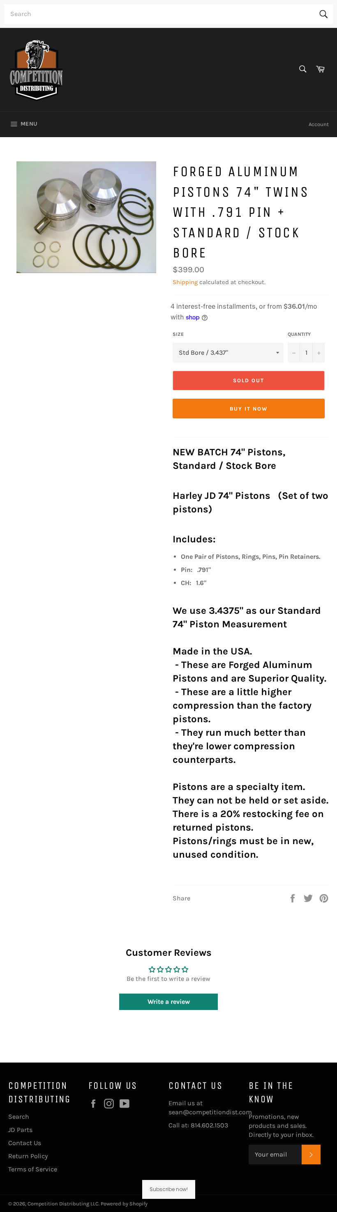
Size (178, 334)
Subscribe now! (169, 1189)
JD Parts (20, 1130)
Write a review (169, 1001)
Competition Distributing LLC (63, 1204)
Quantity (299, 334)
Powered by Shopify (124, 1204)
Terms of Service (32, 1169)
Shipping (185, 282)
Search (18, 1116)
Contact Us (24, 1143)
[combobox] (168, 14)
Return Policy (28, 1156)
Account (319, 124)
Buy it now (249, 409)
